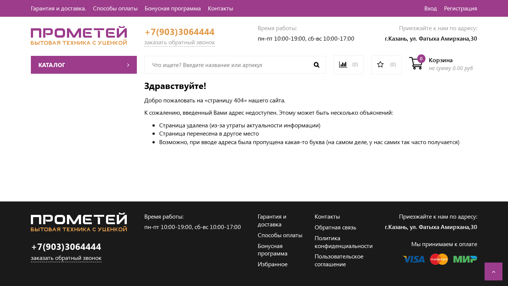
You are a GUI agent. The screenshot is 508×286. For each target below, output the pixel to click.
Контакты (220, 8)
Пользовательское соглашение (339, 260)
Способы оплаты (115, 8)
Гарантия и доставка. (58, 8)
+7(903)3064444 (179, 31)
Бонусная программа (173, 8)
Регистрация (460, 8)
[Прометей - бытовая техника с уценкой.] (79, 42)
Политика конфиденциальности (344, 242)
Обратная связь (335, 227)
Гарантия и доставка (272, 220)
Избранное (272, 264)
